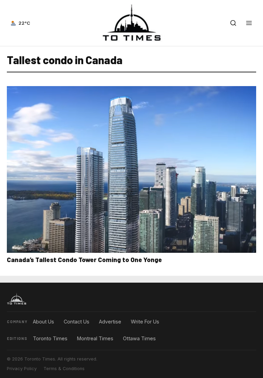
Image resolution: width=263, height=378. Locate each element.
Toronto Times (50, 338)
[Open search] (233, 23)
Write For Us (145, 321)
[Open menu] (249, 23)
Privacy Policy (22, 368)
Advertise (110, 321)
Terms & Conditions (64, 368)
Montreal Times (95, 338)
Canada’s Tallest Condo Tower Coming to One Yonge (84, 259)
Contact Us (76, 321)
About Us (43, 321)
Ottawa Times (139, 338)
